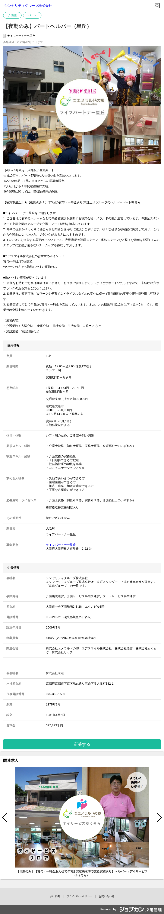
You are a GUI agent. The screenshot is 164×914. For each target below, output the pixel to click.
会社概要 (55, 896)
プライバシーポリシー (79, 896)
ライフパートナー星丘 (61, 544)
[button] (159, 817)
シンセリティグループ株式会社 (28, 5)
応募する (82, 744)
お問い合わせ (106, 896)
